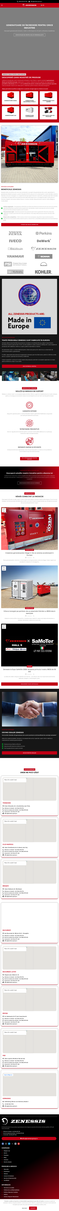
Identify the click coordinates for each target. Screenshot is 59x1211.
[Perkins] (44, 233)
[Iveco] (15, 241)
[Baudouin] (15, 249)
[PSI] (15, 264)
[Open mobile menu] (1, 5)
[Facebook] (3, 1144)
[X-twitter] (12, 1144)
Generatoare (29, 549)
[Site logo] (29, 5)
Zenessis (29, 557)
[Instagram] (6, 1144)
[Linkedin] (9, 1144)
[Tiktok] (15, 1144)
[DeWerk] (44, 241)
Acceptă (33, 1208)
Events (29, 666)
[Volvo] (15, 233)
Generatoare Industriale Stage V (29, 101)
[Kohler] (44, 272)
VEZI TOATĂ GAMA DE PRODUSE (48, 116)
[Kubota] (15, 272)
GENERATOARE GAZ (10, 115)
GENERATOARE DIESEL (10, 100)
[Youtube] (18, 1144)
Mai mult (25, 1208)
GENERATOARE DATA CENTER (48, 101)
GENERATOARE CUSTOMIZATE (29, 116)
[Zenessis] (44, 249)
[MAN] (44, 264)
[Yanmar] (15, 256)
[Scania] (44, 256)
